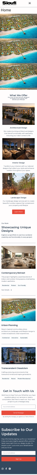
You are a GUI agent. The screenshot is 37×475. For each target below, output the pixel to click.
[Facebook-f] (6, 469)
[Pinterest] (10, 469)
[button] (29, 3)
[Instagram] (2, 469)
